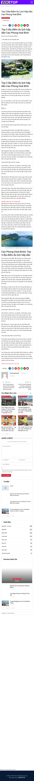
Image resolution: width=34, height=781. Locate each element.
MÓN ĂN (4, 529)
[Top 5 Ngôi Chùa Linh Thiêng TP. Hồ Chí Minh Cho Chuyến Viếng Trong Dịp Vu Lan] (8, 401)
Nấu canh (4, 539)
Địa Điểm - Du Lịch (5, 17)
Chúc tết (4, 546)
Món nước (4, 550)
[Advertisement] (17, 692)
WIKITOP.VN (22, 777)
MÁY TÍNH (4, 533)
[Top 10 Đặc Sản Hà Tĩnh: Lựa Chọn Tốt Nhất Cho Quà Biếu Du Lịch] (25, 420)
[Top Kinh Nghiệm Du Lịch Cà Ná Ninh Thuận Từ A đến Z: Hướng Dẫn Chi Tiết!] (25, 401)
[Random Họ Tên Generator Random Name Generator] (5, 495)
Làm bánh (4, 536)
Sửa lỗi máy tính (6, 553)
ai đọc (11, 486)
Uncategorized (17, 579)
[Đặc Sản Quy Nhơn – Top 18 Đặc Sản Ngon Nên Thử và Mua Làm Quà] (8, 420)
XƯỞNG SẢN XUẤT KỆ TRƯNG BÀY (10, 201)
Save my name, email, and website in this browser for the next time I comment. (17, 470)
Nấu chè (4, 543)
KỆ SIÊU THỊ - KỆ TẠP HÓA (8, 613)
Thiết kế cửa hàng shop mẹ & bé (10, 363)
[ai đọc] (5, 487)
